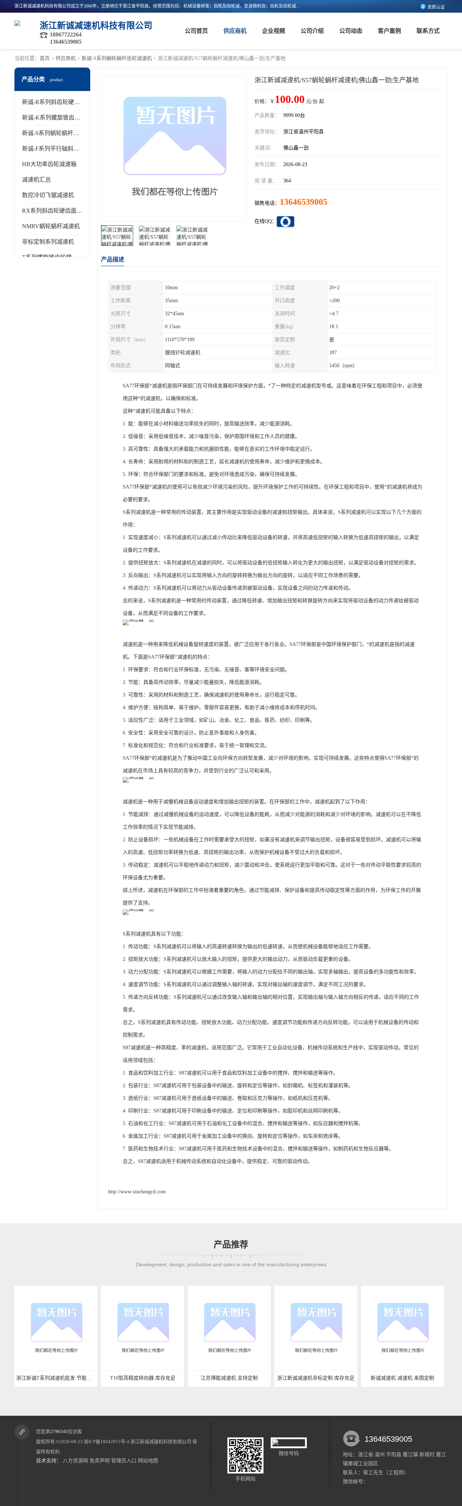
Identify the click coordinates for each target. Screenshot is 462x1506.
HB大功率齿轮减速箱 (49, 164)
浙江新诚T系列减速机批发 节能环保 (56, 1378)
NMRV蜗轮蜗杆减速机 (51, 226)
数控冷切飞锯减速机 (48, 195)
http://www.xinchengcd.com (137, 1191)
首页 (45, 58)
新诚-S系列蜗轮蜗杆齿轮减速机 (117, 58)
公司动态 (350, 31)
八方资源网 (75, 1460)
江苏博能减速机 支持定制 (229, 1378)
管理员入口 (123, 1460)
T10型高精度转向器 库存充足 (142, 1378)
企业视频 (273, 31)
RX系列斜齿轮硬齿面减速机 (58, 211)
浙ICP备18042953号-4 (106, 1441)
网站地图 (148, 1460)
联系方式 (428, 31)
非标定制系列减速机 (48, 242)
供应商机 (235, 31)
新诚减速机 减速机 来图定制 (402, 1378)
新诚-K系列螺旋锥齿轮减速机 (59, 117)
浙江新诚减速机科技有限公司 (160, 1441)
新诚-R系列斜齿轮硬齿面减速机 (62, 102)
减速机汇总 (36, 180)
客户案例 (389, 31)
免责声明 (100, 1460)
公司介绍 (312, 31)
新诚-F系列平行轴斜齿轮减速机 (62, 149)
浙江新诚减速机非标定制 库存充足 (315, 1378)
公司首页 (196, 31)
